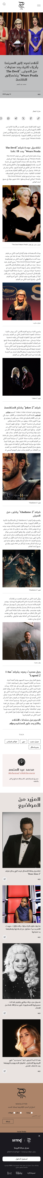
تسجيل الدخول (21, 1159)
